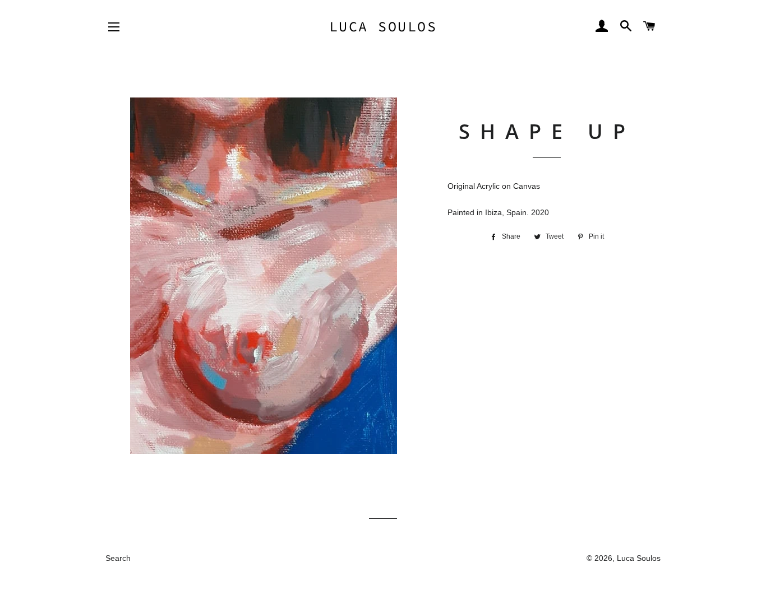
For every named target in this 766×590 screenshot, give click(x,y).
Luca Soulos (383, 26)
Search (118, 558)
